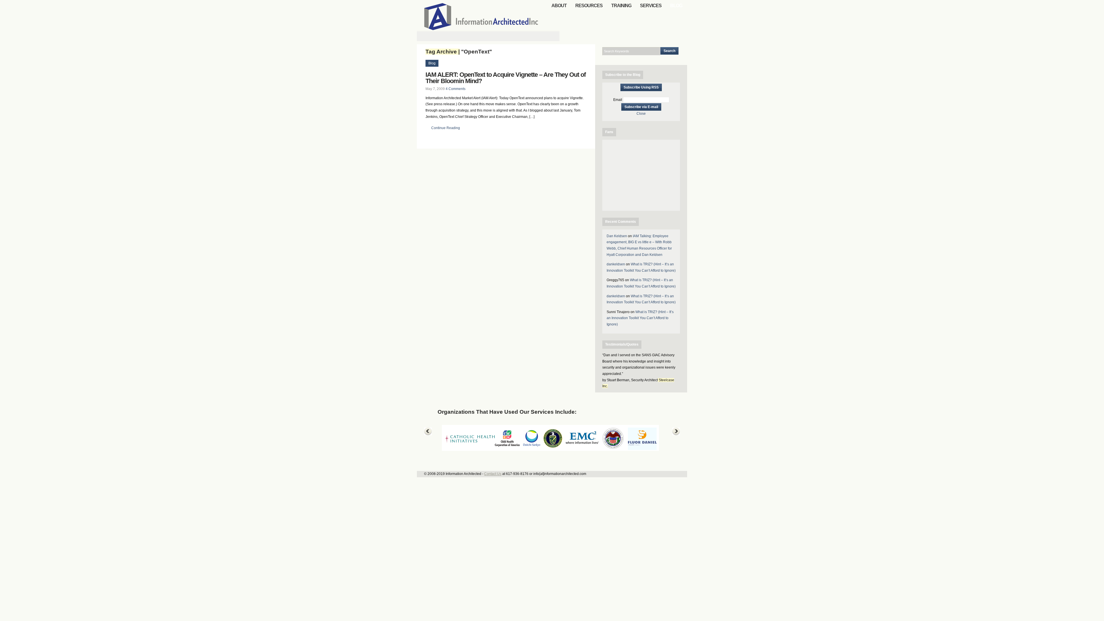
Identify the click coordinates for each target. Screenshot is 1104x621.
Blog (432, 63)
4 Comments (455, 89)
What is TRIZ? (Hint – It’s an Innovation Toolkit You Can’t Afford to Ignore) (640, 318)
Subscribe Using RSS (641, 87)
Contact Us (492, 474)
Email (617, 100)
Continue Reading (445, 128)
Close (641, 114)
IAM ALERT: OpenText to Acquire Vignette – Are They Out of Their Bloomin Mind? (505, 78)
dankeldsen (616, 264)
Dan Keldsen (617, 236)
